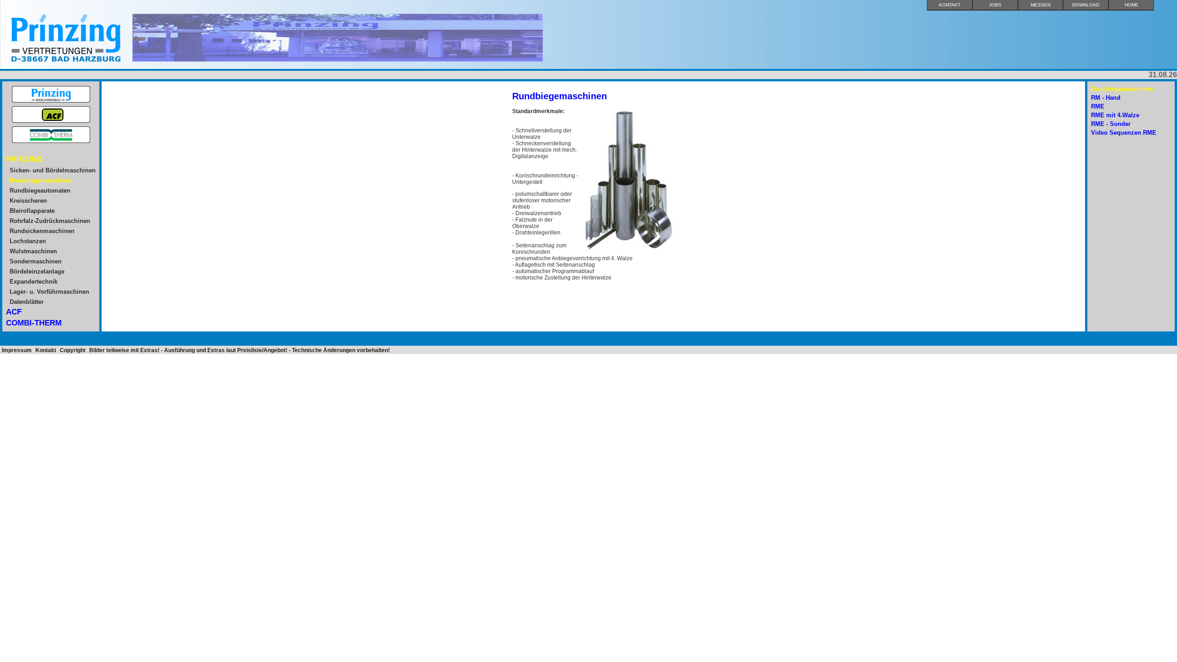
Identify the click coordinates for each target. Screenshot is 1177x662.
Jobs (995, 4)
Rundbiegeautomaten (40, 190)
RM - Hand (1105, 97)
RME (1097, 106)
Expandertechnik (33, 281)
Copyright (73, 350)
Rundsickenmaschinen (42, 231)
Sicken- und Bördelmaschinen (53, 170)
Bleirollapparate (32, 210)
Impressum (17, 350)
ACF (14, 312)
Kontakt (949, 4)
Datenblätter (27, 301)
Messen (1041, 4)
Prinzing (24, 159)
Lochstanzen (28, 241)
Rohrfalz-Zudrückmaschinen (50, 220)
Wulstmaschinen (33, 251)
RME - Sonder (1111, 123)
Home (1131, 4)
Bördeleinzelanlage (37, 271)
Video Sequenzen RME (1123, 132)
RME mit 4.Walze (1115, 115)
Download (1085, 4)
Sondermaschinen (36, 261)
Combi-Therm (34, 323)
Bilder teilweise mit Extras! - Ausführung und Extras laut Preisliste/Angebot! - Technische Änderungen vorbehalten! (239, 350)
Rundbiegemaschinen (41, 180)
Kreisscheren (28, 200)
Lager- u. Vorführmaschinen (49, 291)
